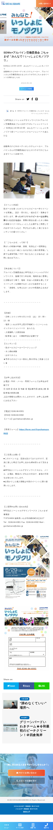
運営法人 (26, 811)
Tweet (12, 686)
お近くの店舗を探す (27, 780)
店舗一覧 (33, 828)
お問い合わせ (44, 3)
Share (27, 686)
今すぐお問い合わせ (27, 772)
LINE (42, 686)
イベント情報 (26, 89)
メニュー (6, 828)
